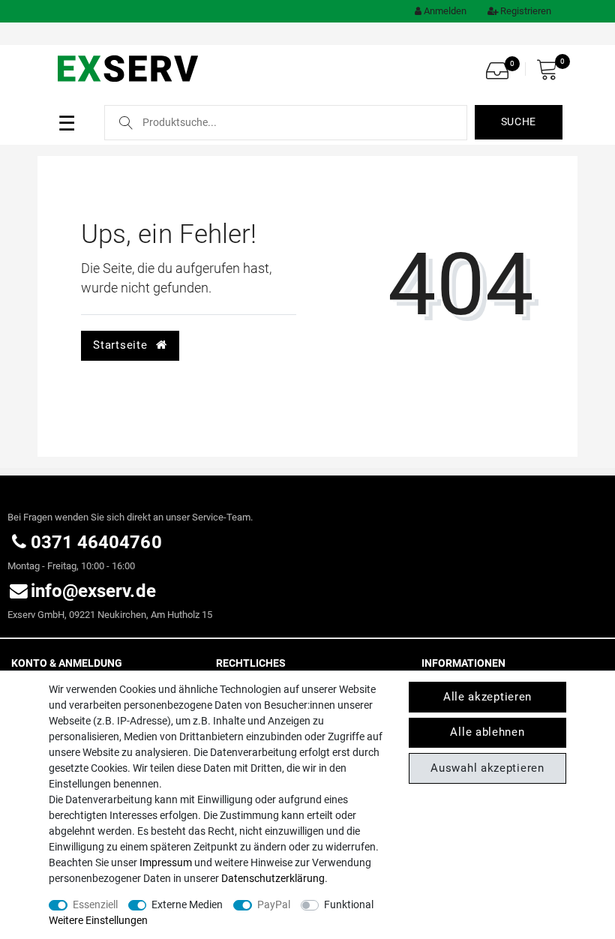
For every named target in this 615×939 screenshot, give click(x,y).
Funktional (349, 904)
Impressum (166, 862)
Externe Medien (187, 904)
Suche (519, 122)
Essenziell (95, 904)
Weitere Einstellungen (98, 920)
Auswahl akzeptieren (487, 768)
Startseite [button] (122, 345)
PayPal (273, 904)
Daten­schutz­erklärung (273, 878)
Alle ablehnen (487, 732)
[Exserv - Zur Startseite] (129, 68)
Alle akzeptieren (487, 697)
